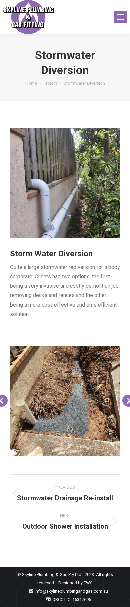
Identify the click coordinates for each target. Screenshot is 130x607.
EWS (88, 582)
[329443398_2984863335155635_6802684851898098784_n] (65, 401)
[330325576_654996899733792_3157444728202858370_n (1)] (65, 183)
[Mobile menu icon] (120, 17)
